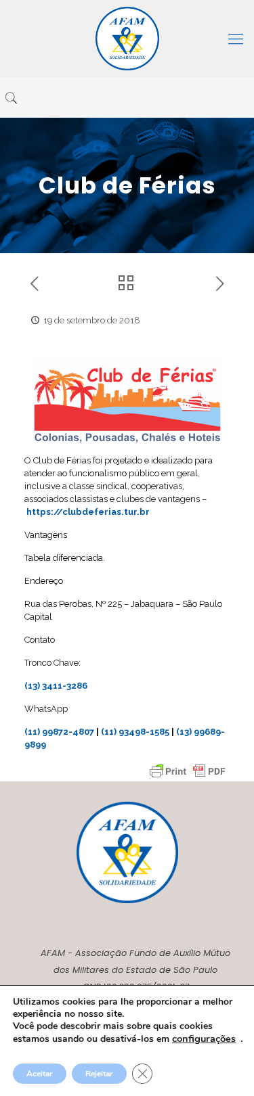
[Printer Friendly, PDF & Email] (188, 771)
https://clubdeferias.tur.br (88, 512)
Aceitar (39, 1073)
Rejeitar (99, 1073)
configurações (204, 1038)
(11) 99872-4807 (59, 732)
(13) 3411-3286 (55, 686)
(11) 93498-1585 (135, 732)
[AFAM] (127, 38)
